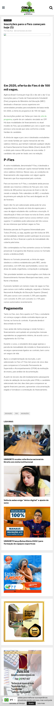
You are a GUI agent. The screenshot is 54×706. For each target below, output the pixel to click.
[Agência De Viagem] (22, 592)
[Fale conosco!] (24, 641)
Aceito (31, 703)
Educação (8, 413)
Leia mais (41, 703)
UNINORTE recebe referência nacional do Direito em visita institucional (24, 460)
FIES (16, 413)
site (42, 116)
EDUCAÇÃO (7, 20)
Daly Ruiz (10, 31)
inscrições (25, 413)
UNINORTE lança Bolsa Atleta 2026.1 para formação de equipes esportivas (23, 542)
